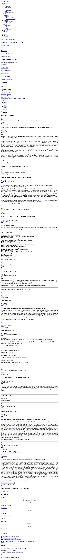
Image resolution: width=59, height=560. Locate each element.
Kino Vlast (4, 131)
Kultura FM (5, 1)
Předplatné (4, 538)
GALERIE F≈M (7, 36)
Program (4, 536)
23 (3, 95)
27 (9, 95)
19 (7, 94)
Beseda (12, 98)
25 (5, 95)
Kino (9, 98)
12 (7, 92)
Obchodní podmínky (10, 541)
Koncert (6, 98)
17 (4, 94)
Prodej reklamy (5, 539)
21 (10, 94)
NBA (2, 200)
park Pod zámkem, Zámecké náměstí (10, 220)
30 (3, 97)
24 (4, 95)
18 (5, 94)
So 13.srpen (5, 483)
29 (1, 97)
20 (9, 94)
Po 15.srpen (11, 483)
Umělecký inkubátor (11, 536)
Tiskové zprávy (12, 539)
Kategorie (3, 100)
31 (4, 97)
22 (1, 95)
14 (10, 92)
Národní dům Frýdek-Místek (10, 550)
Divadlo (2, 98)
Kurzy (17, 536)
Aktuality (9, 538)
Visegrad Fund (38, 201)
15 (1, 94)
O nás (3, 541)
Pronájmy (14, 538)
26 (7, 95)
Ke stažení (18, 539)
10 (4, 92)
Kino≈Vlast (6, 35)
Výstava (15, 98)
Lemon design (19, 552)
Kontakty (30, 541)
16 (3, 94)
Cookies (34, 541)
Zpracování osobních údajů (21, 541)
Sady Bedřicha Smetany (7, 381)
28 (10, 95)
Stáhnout (29, 502)
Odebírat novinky (5, 491)
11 (5, 92)
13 (9, 92)
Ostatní (19, 98)
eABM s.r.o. (8, 552)
